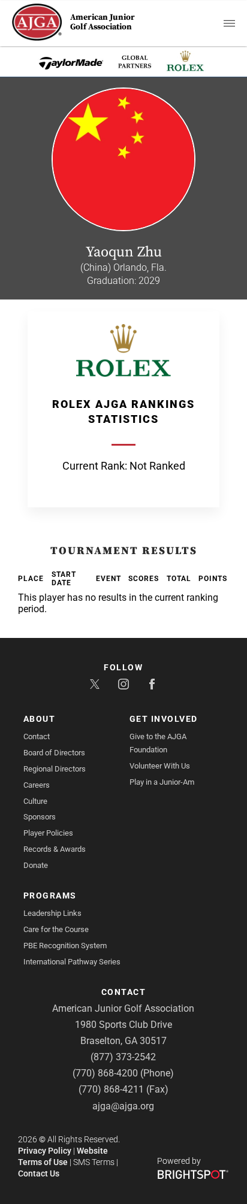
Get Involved (163, 719)
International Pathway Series (72, 961)
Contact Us (38, 1173)
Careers (36, 785)
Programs (50, 895)
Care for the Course (56, 929)
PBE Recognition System (65, 945)
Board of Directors (54, 752)
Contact (36, 736)
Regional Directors (54, 768)
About (39, 719)
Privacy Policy (44, 1150)
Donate (35, 865)
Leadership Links (52, 913)
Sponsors (39, 816)
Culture (35, 801)
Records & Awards (54, 849)
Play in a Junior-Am (161, 782)
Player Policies (48, 832)
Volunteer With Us (159, 765)
